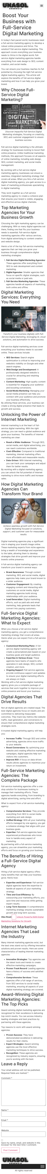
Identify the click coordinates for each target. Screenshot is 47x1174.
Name (4, 1110)
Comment (6, 1078)
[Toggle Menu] (42, 1166)
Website (5, 1130)
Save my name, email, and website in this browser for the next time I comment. (20, 1144)
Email (4, 1120)
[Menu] (41, 6)
